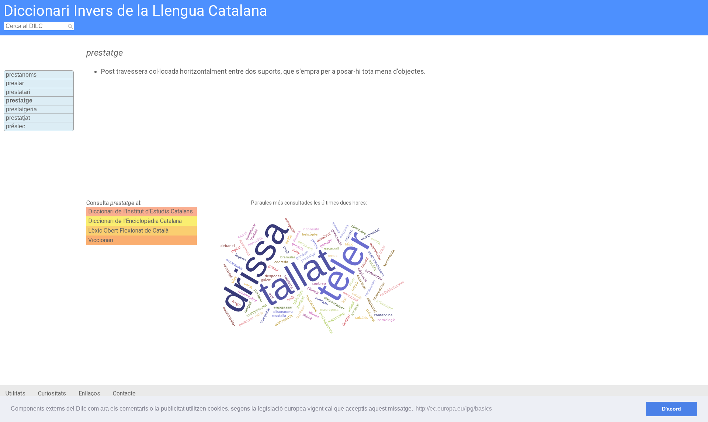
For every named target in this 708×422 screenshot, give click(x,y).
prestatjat (18, 118)
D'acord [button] (671, 409)
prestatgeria (21, 109)
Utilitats (15, 393)
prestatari (18, 92)
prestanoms (21, 75)
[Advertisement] (264, 137)
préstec (15, 126)
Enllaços (89, 393)
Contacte (124, 393)
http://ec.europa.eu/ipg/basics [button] (454, 408)
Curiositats (52, 393)
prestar (15, 83)
